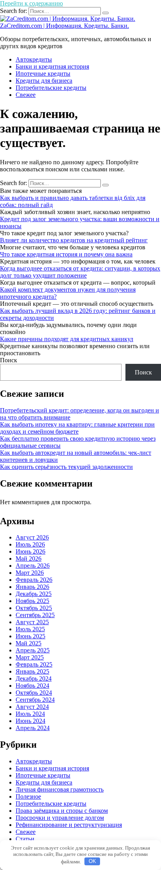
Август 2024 (32, 706)
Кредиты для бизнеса (44, 80)
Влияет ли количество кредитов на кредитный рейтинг (74, 240)
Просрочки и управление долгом (60, 817)
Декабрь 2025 (34, 593)
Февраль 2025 (34, 664)
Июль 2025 (30, 629)
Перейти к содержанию (31, 3)
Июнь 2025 (30, 636)
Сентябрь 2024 (35, 699)
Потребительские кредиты (51, 87)
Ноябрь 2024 (32, 685)
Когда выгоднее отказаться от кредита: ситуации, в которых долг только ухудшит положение (80, 272)
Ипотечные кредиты (43, 73)
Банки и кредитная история (52, 66)
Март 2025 (30, 657)
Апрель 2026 (33, 565)
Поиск (8, 360)
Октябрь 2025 (34, 608)
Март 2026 (30, 572)
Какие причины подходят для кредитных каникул (66, 339)
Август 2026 (32, 537)
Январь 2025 (32, 671)
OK (92, 861)
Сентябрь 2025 (35, 615)
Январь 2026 (32, 586)
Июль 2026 (30, 544)
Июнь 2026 (30, 551)
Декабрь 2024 (34, 678)
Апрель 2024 (33, 728)
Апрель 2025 (33, 650)
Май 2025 (28, 643)
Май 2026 (28, 558)
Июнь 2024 (30, 720)
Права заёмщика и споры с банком (62, 810)
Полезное (28, 796)
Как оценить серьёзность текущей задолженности (66, 466)
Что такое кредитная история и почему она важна (66, 254)
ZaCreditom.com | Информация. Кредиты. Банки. (64, 25)
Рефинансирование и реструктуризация (69, 824)
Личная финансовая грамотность (60, 789)
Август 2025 (32, 622)
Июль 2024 (30, 713)
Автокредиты (34, 59)
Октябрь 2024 (34, 692)
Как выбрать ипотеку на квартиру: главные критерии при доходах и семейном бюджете (77, 428)
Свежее (26, 94)
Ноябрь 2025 (32, 601)
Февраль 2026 (34, 579)
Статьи (25, 838)
